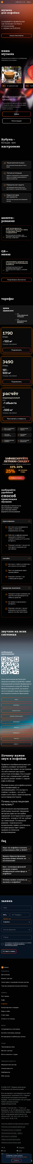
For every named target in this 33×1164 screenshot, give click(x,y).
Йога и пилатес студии (9, 1054)
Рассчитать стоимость (16, 419)
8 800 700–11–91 (20, 2)
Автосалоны (5, 975)
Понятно (16, 1160)
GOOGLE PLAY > (16, 710)
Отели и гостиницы (8, 1019)
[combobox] (14, 922)
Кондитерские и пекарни (10, 1007)
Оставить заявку (9, 951)
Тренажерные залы (8, 1047)
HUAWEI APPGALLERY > (16, 716)
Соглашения (8, 944)
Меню (28, 2)
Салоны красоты (7, 1068)
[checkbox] (2, 944)
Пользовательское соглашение (11, 1130)
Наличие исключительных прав (11, 1142)
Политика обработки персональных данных (15, 1123)
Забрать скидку (16, 478)
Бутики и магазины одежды (11, 1033)
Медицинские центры (8, 1065)
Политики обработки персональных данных (15, 944)
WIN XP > (16, 738)
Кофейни (4, 1004)
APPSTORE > (16, 722)
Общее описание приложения (10, 1139)
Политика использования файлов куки (13, 1127)
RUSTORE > (16, 705)
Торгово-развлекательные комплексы (14, 986)
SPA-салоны (5, 1076)
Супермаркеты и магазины (10, 1029)
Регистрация (16, 121)
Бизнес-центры (6, 978)
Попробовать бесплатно (16, 280)
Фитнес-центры (6, 1050)
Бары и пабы (5, 1011)
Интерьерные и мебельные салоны (13, 1036)
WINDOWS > (16, 733)
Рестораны (5, 996)
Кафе (3, 1000)
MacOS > (16, 727)
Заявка (16, 114)
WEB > (16, 699)
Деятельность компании (9, 1136)
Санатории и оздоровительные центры (15, 982)
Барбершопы (5, 1072)
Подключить (16, 350)
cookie (25, 1157)
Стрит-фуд (5, 1015)
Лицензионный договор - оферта (11, 1133)
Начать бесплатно (16, 36)
